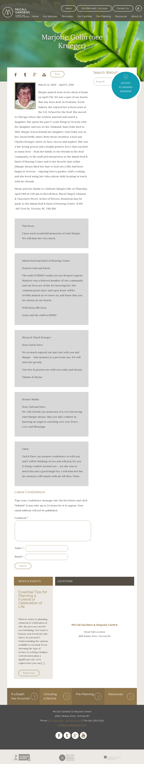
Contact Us (123, 8)
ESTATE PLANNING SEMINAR (125, 87)
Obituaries (67, 16)
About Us (136, 16)
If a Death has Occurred (20, 696)
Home (35, 16)
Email (18, 556)
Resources (121, 16)
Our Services (50, 16)
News (69, 8)
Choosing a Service (50, 696)
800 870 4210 (74, 720)
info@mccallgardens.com (72, 725)
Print (57, 74)
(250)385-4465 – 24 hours (94, 8)
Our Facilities (84, 16)
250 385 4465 (56, 720)
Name (18, 548)
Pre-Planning (103, 16)
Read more (29, 673)
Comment (21, 517)
